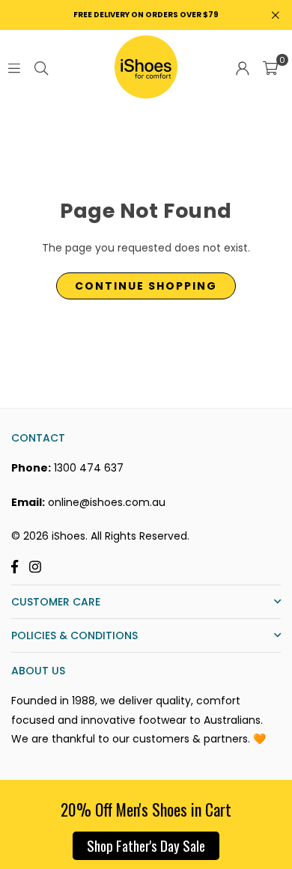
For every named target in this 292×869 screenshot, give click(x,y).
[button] (270, 67)
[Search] (41, 67)
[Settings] (242, 67)
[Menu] (14, 67)
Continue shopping (146, 285)
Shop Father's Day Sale (146, 845)
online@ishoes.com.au (106, 502)
